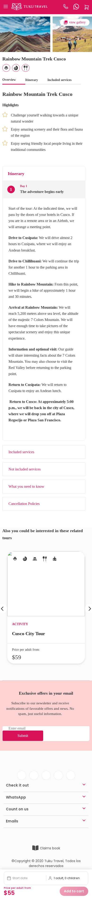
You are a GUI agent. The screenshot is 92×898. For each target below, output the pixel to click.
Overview (9, 79)
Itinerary (31, 80)
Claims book (50, 848)
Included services (59, 80)
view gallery (77, 22)
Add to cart (74, 891)
